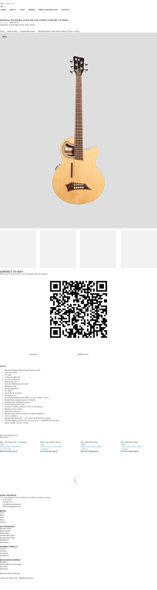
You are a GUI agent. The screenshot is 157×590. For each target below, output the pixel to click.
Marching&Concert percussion (11, 564)
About (13, 10)
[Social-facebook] (9, 346)
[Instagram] (3, 346)
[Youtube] (15, 346)
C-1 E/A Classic (5, 449)
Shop (22, 10)
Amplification (4, 540)
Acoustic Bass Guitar (16, 25)
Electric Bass (85, 446)
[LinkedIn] (14, 27)
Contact (65, 10)
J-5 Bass (124, 449)
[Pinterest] (8, 27)
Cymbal (3, 548)
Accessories (4, 542)
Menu (2, 6)
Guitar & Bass (30, 25)
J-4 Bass (84, 449)
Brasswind (3, 562)
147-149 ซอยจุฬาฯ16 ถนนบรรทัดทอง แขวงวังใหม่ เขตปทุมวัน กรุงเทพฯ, (25, 497)
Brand (32, 10)
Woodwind (4, 566)
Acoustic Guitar (5, 528)
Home (2, 31)
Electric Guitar (5, 446)
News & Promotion (48, 10)
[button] (2, 12)
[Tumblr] (11, 27)
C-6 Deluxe (44, 449)
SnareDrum (4, 553)
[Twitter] (4, 27)
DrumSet (3, 551)
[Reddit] (18, 27)
